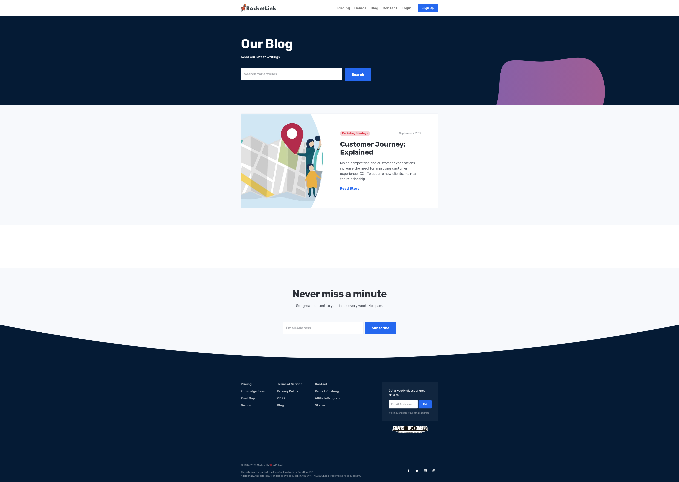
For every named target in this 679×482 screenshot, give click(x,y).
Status (320, 405)
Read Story (349, 188)
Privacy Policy (287, 391)
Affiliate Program (327, 398)
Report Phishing (327, 391)
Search (358, 74)
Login (406, 8)
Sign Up (428, 8)
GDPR (281, 398)
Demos (360, 8)
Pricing (343, 8)
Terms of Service (289, 384)
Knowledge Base (253, 391)
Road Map (248, 398)
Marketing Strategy (355, 133)
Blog (374, 8)
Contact (390, 8)
